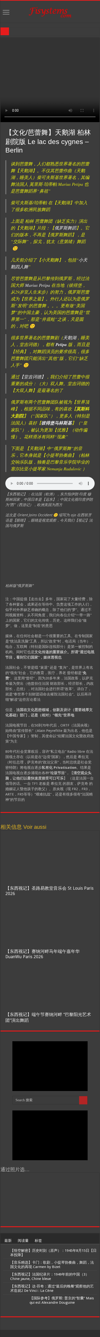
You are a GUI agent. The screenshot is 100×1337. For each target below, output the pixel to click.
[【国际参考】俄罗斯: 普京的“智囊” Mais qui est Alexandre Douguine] (15, 1304)
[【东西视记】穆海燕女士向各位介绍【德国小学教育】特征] (38, 1200)
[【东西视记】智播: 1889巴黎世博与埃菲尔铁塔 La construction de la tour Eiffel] (14, 1200)
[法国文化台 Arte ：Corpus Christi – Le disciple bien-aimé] (61, 1216)
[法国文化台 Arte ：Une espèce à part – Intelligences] (14, 1183)
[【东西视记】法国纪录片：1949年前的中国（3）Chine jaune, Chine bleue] (5, 1274)
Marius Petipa (37, 285)
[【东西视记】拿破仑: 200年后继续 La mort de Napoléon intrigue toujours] (85, 1200)
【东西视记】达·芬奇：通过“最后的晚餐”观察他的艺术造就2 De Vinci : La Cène (52, 1288)
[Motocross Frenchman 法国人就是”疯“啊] (14, 1216)
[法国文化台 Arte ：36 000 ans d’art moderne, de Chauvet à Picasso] (85, 1183)
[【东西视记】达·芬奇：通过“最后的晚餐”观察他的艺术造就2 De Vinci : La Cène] (5, 1286)
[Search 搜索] (83, 1100)
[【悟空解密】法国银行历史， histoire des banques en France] (61, 1200)
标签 (38, 1240)
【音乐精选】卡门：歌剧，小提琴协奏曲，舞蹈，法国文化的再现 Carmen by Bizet (52, 1264)
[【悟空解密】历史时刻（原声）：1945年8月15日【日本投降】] (5, 1250)
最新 (8, 1240)
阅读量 (23, 1240)
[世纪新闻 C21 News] (50, 11)
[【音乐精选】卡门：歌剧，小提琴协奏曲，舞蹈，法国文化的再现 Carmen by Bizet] (5, 1262)
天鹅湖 (69, 337)
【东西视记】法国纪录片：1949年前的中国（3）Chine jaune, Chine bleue (49, 1276)
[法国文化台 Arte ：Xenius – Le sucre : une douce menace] (38, 1183)
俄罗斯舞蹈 (65, 228)
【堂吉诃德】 (32, 377)
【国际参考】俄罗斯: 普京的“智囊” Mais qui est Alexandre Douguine (62, 1300)
